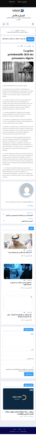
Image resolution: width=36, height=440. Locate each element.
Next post (31, 218)
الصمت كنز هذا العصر (27, 221)
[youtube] (14, 5)
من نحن (14, 424)
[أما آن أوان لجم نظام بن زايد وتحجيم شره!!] (18, 241)
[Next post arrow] (3, 221)
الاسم (32, 349)
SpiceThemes (17, 427)
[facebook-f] (22, 5)
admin (31, 412)
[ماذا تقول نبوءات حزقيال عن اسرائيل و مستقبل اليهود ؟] (18, 271)
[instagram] (16, 5)
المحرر (28, 250)
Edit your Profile (27, 202)
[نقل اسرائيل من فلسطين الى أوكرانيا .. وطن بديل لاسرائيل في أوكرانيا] (18, 303)
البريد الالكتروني (30, 358)
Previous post (30, 212)
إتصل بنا (19, 424)
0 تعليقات (19, 46)
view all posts (30, 205)
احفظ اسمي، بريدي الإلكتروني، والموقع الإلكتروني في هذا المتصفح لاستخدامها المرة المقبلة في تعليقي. (19, 370)
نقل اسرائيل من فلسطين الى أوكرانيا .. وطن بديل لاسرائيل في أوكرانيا (19, 315)
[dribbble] (18, 5)
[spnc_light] (4, 24)
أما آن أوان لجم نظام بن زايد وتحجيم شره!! (20, 252)
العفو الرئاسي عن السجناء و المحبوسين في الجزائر (19, 215)
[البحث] (7, 24)
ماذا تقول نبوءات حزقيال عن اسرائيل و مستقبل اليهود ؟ (17, 38)
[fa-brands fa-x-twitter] (20, 5)
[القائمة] (33, 24)
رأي (24, 424)
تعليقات (31, 333)
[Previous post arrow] (3, 214)
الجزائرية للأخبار (18, 16)
